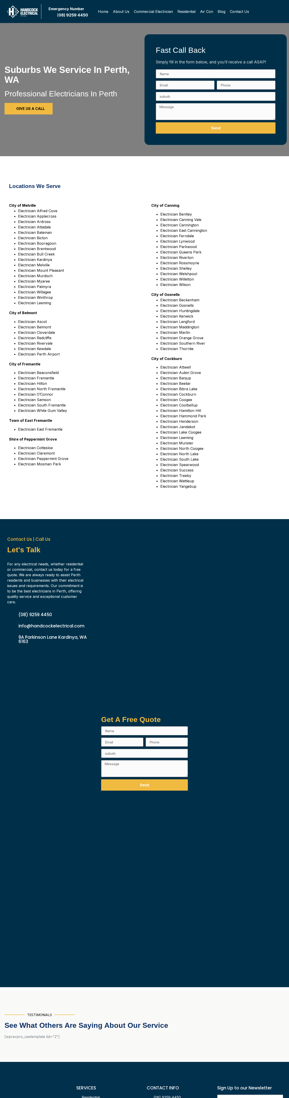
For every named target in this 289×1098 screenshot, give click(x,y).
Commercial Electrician (153, 11)
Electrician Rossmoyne (179, 263)
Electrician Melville (34, 265)
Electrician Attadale (34, 227)
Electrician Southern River (182, 343)
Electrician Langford (177, 321)
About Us (121, 11)
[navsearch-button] (280, 11)
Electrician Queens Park (180, 252)
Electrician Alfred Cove (37, 211)
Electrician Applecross (37, 216)
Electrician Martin (175, 332)
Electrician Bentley (176, 214)
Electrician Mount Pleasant (41, 270)
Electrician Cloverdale (36, 332)
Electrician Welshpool (178, 274)
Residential (186, 11)
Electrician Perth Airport (39, 354)
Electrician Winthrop (35, 297)
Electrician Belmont (34, 327)
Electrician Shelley (176, 268)
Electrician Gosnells (177, 305)
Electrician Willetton (177, 279)
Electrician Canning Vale (180, 219)
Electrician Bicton (33, 238)
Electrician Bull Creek (36, 254)
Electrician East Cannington (183, 230)
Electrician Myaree (34, 281)
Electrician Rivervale (35, 343)
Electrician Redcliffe (34, 338)
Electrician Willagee (34, 292)
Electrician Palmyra (34, 286)
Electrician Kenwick (176, 316)
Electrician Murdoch (35, 276)
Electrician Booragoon (37, 243)
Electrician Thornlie (176, 348)
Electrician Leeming (34, 303)
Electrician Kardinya (35, 259)
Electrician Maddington (179, 327)
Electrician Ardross (34, 221)
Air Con (206, 11)
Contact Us (239, 11)
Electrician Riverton (176, 257)
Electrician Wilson (175, 284)
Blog (221, 11)
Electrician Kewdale (34, 348)
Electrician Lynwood (177, 241)
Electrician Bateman (35, 232)
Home (103, 11)
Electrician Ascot (32, 321)
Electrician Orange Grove (181, 338)
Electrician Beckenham (179, 300)
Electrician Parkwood (178, 246)
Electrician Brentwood (37, 248)
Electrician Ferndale (177, 236)
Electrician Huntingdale (180, 311)
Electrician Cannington (179, 225)
